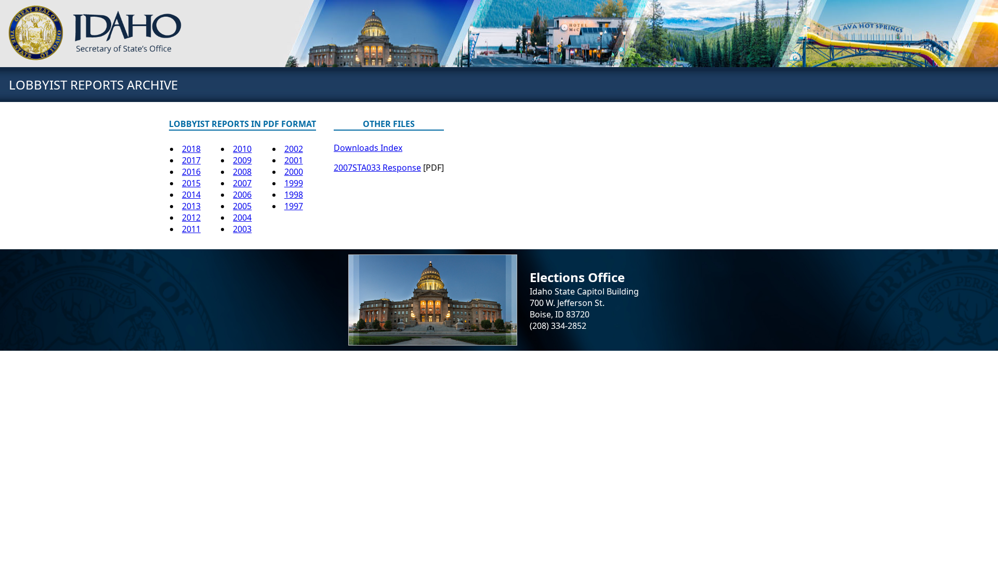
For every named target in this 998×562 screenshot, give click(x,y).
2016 (191, 171)
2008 (242, 171)
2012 (191, 217)
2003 (242, 229)
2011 (191, 229)
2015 (191, 183)
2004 (242, 217)
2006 (242, 194)
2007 (242, 183)
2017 (191, 160)
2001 (293, 160)
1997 (293, 206)
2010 (242, 149)
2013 (191, 206)
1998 (293, 194)
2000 (293, 171)
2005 (242, 206)
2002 (293, 149)
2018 (191, 149)
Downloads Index (368, 148)
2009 (242, 160)
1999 (293, 183)
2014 (191, 194)
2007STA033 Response (377, 167)
